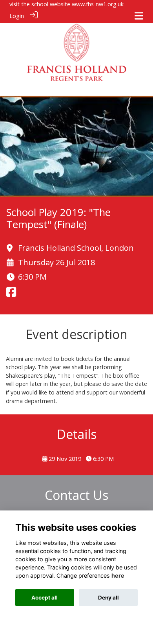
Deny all (108, 597)
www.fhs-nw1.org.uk (98, 4)
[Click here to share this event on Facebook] (11, 294)
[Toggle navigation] (139, 16)
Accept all (44, 597)
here (117, 575)
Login (16, 16)
